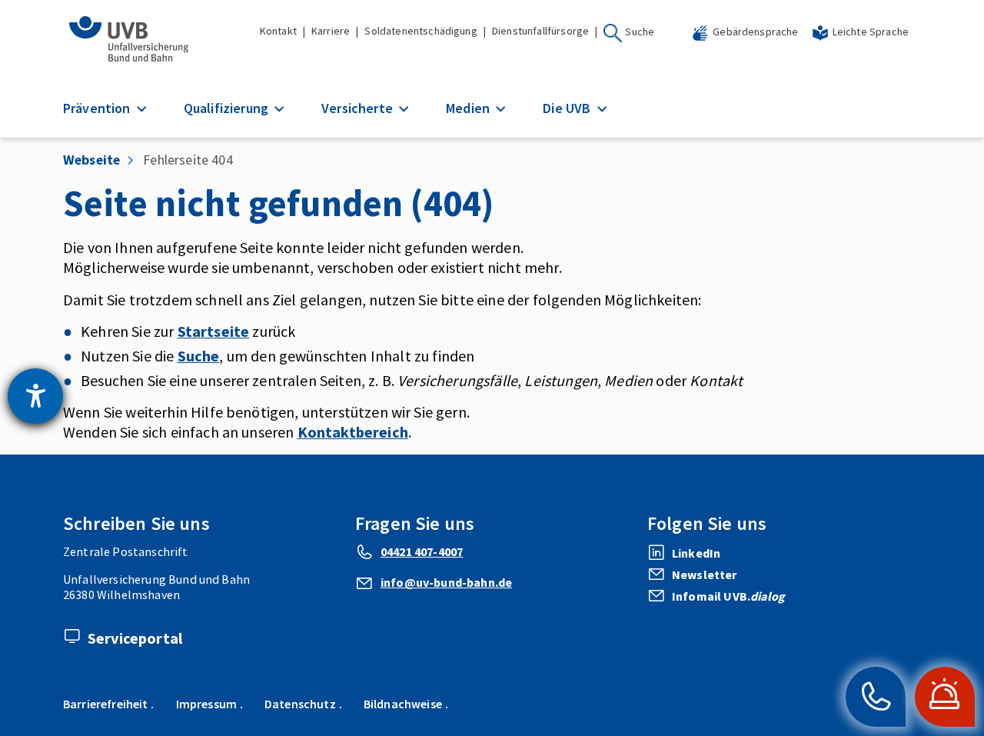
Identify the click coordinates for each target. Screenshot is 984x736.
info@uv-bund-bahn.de (446, 582)
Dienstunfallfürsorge (540, 31)
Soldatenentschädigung (420, 31)
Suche (639, 31)
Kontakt (278, 31)
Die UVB (568, 108)
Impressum (206, 703)
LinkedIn (696, 553)
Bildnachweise (403, 703)
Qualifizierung (227, 108)
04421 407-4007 (422, 551)
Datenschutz (300, 703)
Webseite (91, 159)
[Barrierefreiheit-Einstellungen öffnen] (35, 396)
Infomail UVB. (728, 596)
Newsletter (704, 574)
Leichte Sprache (871, 31)
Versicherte (358, 108)
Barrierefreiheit (105, 703)
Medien (469, 108)
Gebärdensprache (755, 31)
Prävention (98, 108)
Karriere (330, 31)
